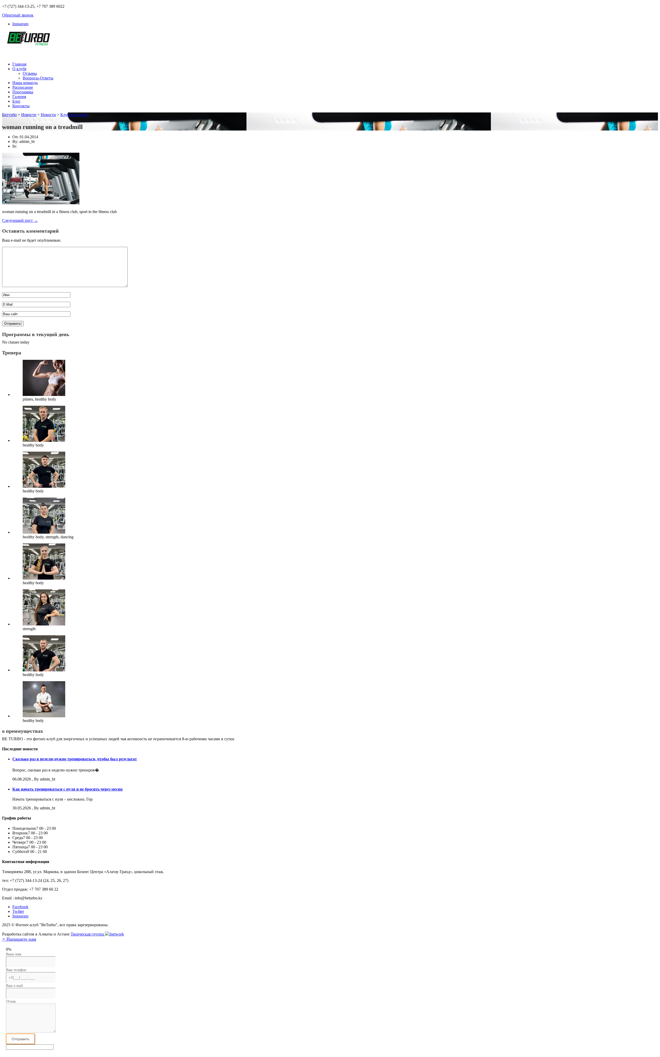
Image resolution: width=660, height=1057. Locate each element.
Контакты (21, 106)
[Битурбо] (28, 42)
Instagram (20, 24)
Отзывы (30, 73)
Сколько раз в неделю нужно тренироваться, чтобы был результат (74, 759)
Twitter (18, 911)
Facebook (20, 907)
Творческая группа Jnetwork (97, 934)
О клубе (19, 69)
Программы (22, 92)
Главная (19, 64)
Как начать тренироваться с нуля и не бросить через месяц (67, 789)
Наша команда (25, 82)
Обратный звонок (18, 15)
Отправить (20, 1039)
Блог (16, 101)
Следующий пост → (20, 220)
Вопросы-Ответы (38, 78)
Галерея (19, 96)
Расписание (22, 87)
